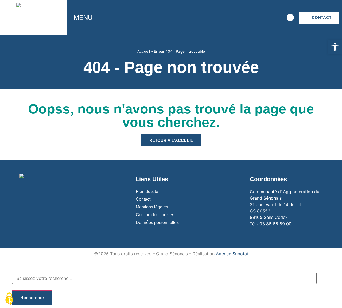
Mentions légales (152, 207)
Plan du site (147, 191)
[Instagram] (245, 17)
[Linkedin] (274, 17)
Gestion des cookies (155, 214)
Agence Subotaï (232, 253)
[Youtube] (260, 17)
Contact (143, 199)
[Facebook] (230, 17)
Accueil (143, 51)
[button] (335, 47)
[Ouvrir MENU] (96, 17)
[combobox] (164, 278)
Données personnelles (157, 222)
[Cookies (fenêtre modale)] (9, 299)
